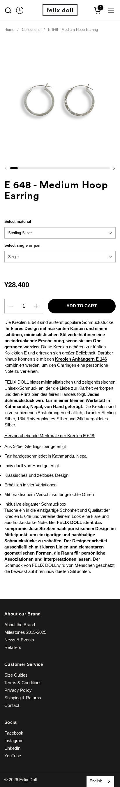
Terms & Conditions (23, 682)
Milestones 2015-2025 (25, 632)
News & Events (19, 639)
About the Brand (19, 624)
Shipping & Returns (22, 697)
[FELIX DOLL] (60, 10)
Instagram (14, 740)
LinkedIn (12, 748)
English (96, 781)
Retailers (12, 647)
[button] (8, 10)
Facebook (13, 732)
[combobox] (100, 781)
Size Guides (16, 675)
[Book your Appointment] (19, 10)
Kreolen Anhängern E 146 (81, 359)
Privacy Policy (18, 690)
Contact (11, 705)
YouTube (12, 755)
